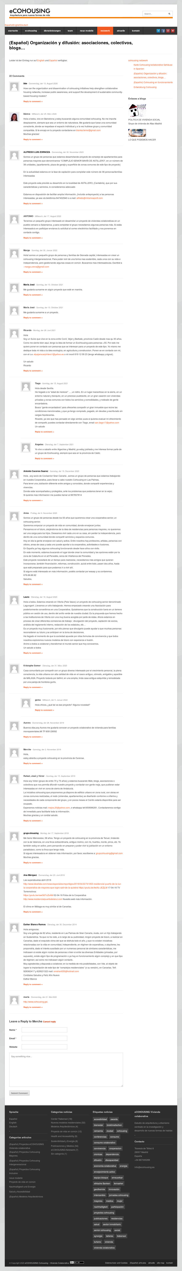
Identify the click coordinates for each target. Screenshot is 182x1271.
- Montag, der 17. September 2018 (54, 833)
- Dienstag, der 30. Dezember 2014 (61, 924)
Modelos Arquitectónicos (63, 1126)
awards (114, 1119)
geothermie (99, 1189)
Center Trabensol (59, 1118)
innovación (114, 1189)
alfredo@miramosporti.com (90, 197)
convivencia (100, 1148)
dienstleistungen (52, 30)
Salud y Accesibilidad (19, 1191)
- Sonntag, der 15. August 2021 (54, 383)
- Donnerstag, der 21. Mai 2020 (43, 996)
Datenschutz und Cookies (116, 1262)
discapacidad (111, 1159)
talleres (109, 1235)
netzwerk (105, 30)
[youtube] (173, 31)
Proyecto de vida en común (22, 1181)
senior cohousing (102, 1230)
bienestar (98, 1124)
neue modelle (86, 30)
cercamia (98, 1130)
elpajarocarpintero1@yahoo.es (49, 354)
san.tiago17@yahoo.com (107, 422)
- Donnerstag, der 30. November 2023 (67, 152)
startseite (13, 30)
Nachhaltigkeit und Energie (22, 1186)
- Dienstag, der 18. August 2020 (43, 596)
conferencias (100, 1136)
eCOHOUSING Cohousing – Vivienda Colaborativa (47, 1262)
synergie (98, 1235)
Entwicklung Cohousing (145, 86)
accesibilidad (100, 1119)
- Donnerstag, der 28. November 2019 (47, 722)
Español (53, 60)
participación (117, 1206)
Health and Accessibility (62, 1136)
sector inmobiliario (112, 1224)
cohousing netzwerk (138, 60)
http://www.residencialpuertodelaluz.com (42, 898)
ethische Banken (102, 1183)
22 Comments (16, 76)
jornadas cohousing (118, 1195)
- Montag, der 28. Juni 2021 (44, 330)
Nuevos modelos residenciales (66, 1122)
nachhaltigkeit (101, 1206)
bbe (25, 83)
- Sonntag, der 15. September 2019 (60, 775)
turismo (97, 1241)
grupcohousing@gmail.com (109, 853)
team (70, 30)
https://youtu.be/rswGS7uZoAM (38, 895)
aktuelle (121, 30)
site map (160, 1262)
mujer (119, 1200)
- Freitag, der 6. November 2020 (43, 513)
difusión (98, 1159)
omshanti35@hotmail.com (66, 971)
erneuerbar (117, 1177)
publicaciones (101, 1218)
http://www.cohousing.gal (35, 1001)
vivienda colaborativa (104, 1247)
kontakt (136, 30)
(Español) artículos (138, 1262)
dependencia (112, 1154)
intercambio (99, 1195)
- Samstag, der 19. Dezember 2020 (64, 471)
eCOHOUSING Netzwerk (63, 1149)
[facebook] (163, 31)
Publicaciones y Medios (62, 1145)
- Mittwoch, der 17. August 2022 (47, 216)
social (117, 1230)
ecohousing (31, 30)
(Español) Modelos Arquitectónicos (26, 1196)
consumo (114, 1136)
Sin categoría (57, 1153)
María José (29, 284)
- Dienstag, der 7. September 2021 (59, 444)
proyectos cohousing (104, 1212)
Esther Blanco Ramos (34, 924)
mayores (98, 1200)
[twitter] (158, 31)
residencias (116, 1218)
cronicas (98, 1154)
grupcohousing (31, 833)
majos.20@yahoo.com (59, 807)
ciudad (110, 1130)
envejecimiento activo (104, 1171)
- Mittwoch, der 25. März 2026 (44, 113)
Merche (37, 1021)
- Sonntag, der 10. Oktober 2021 (49, 284)
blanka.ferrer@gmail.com (88, 130)
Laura (26, 596)
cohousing (122, 1130)
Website (13, 1046)
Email (12, 1038)
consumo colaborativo (104, 1142)
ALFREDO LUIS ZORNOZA (36, 152)
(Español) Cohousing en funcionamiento (153, 82)
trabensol (121, 1235)
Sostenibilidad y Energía (63, 1141)
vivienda (109, 1241)
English (40, 60)
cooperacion (115, 1148)
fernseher (118, 1183)
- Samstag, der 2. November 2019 (46, 749)
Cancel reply (49, 1021)
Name (13, 1029)
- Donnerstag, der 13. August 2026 (43, 83)
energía (123, 1165)
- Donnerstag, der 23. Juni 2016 (51, 875)
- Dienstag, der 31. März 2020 (54, 665)
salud (96, 1224)
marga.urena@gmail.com (37, 266)
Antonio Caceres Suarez (35, 471)
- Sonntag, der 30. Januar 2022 (43, 250)
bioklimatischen (114, 1124)
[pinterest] (168, 31)
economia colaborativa (105, 1165)
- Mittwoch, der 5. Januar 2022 (54, 699)
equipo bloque (101, 1177)
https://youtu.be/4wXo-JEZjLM (93, 887)
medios (109, 1200)
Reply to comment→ (33, 101)
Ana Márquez (30, 875)
